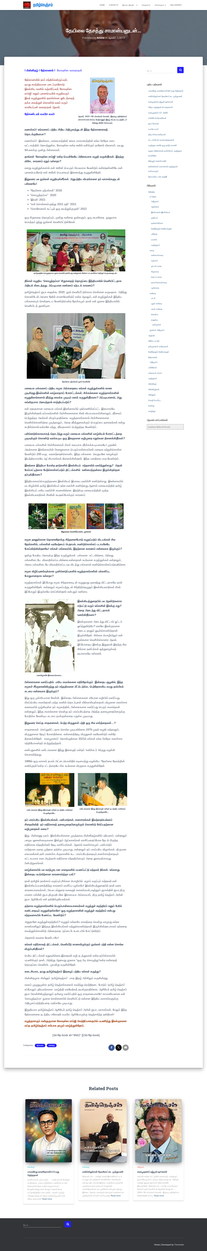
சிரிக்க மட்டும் (154, 341)
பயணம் (154, 239)
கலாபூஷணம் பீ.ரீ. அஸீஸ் (158, 113)
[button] (136, 5)
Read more (47, 1199)
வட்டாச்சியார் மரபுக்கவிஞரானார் (161, 140)
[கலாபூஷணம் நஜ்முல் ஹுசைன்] (158, 1130)
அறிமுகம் (155, 201)
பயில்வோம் (152, 367)
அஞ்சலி (151, 335)
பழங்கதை (155, 288)
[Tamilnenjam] (39, 5)
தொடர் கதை (156, 277)
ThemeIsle (179, 1245)
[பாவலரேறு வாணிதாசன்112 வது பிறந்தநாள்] (48, 1130)
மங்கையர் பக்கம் (155, 373)
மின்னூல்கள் (146, 5)
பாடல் (153, 298)
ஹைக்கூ (154, 320)
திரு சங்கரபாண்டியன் (157, 134)
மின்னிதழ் (52, 1045)
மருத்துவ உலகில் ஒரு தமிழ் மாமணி (162, 145)
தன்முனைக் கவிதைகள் (158, 346)
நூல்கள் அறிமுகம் (157, 330)
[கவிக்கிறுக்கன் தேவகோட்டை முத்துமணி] (103, 1130)
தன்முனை (157, 324)
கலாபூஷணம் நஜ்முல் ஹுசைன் (160, 102)
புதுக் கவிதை (156, 303)
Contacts (113, 5)
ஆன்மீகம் (155, 207)
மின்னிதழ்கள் (160, 5)
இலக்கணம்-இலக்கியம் (160, 212)
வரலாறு (151, 406)
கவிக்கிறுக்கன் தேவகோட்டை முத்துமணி (165, 96)
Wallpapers (176, 5)
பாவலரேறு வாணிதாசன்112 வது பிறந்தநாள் (165, 91)
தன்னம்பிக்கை (157, 223)
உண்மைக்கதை (157, 255)
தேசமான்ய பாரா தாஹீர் (157, 177)
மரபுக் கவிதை (157, 309)
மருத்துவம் (155, 245)
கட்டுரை (153, 196)
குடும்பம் (154, 218)
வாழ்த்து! (152, 411)
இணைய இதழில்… (129, 5)
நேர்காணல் (40, 1045)
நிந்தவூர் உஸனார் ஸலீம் (157, 161)
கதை (152, 250)
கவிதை (153, 293)
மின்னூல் (151, 395)
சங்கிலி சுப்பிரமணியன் (157, 118)
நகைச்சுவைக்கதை (159, 282)
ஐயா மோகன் (153, 123)
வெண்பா (154, 314)
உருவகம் (154, 260)
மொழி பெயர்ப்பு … (155, 400)
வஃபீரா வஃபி (153, 129)
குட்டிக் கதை (156, 266)
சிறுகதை (155, 271)
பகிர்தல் (154, 234)
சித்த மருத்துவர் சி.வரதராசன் (160, 107)
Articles (151, 192)
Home (102, 5)
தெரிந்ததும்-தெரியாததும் (161, 229)
